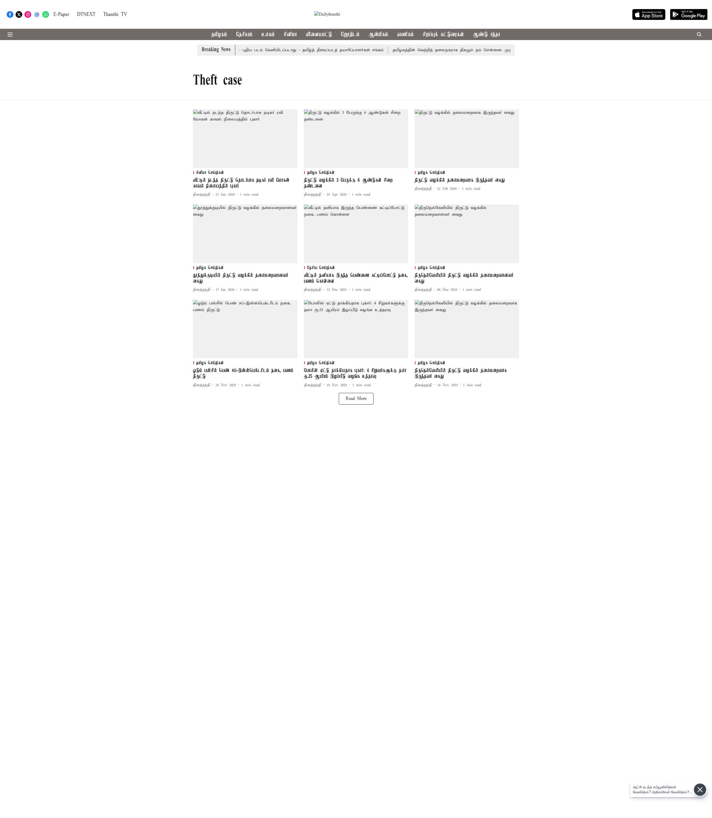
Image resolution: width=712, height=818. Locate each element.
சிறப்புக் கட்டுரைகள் (443, 34)
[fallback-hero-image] (245, 138)
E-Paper (61, 15)
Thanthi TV (115, 15)
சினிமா (290, 34)
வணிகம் (405, 34)
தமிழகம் (219, 34)
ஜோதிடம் (350, 34)
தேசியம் (244, 34)
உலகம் (268, 34)
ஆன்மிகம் (378, 34)
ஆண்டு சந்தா (486, 34)
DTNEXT (86, 15)
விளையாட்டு (319, 34)
